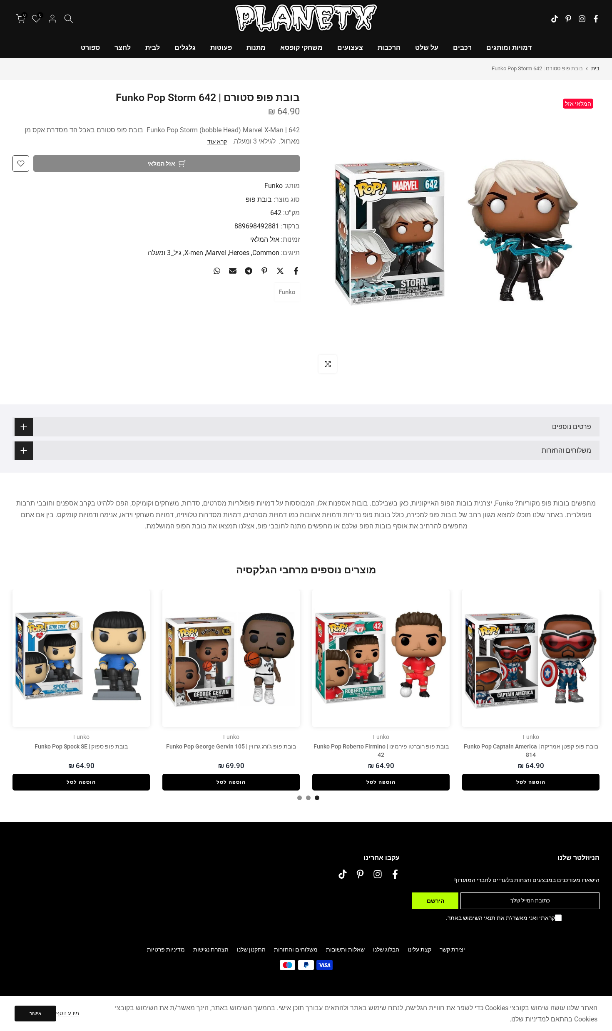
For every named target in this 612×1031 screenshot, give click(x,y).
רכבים (462, 48)
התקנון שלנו (251, 949)
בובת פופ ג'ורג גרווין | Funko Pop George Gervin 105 (231, 746)
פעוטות (221, 48)
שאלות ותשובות (345, 949)
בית (595, 68)
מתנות (256, 48)
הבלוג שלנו (386, 949)
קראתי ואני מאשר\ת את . (500, 918)
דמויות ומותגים (509, 48)
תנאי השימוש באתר (471, 918)
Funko (273, 186)
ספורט (90, 48)
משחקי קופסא (301, 48)
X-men (193, 253)
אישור (36, 1013)
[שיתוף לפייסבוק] (296, 271)
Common (265, 253)
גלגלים (185, 48)
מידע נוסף (67, 1013)
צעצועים (350, 48)
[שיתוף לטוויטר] (280, 271)
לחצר (122, 48)
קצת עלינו (419, 949)
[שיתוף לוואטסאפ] (217, 271)
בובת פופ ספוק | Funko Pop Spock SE (81, 746)
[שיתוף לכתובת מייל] (232, 271)
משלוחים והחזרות (296, 949)
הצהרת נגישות (211, 949)
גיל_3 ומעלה (165, 253)
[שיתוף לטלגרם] (248, 271)
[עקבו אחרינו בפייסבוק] (596, 19)
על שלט (426, 48)
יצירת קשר (452, 949)
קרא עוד (217, 141)
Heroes (239, 253)
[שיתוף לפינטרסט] (264, 271)
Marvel (216, 253)
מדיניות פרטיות (166, 949)
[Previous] (582, 658)
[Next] (29, 658)
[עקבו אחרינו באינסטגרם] (582, 19)
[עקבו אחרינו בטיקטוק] (554, 19)
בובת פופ (259, 199)
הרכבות (389, 48)
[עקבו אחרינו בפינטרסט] (568, 19)
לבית (152, 48)
